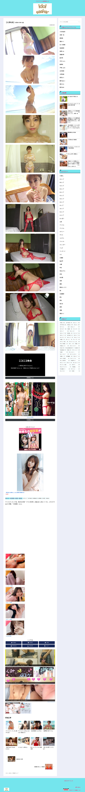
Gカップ (62, 198)
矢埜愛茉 (62, 294)
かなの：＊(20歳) (9, 602)
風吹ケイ (62, 41)
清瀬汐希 (62, 54)
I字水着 (30, 498)
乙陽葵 (61, 257)
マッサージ (62, 251)
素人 (61, 297)
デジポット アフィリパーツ (51, 701)
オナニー (62, 231)
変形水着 (35, 498)
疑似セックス (63, 287)
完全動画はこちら (30, 419)
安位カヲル (62, 271)
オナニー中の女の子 (9, 569)
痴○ (60, 290)
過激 (61, 310)
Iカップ (61, 205)
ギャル (61, 234)
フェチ (61, 248)
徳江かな (62, 84)
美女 (61, 300)
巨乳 (17, 498)
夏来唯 (61, 38)
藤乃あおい (62, 80)
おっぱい (62, 218)
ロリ (61, 254)
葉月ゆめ (62, 87)
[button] (79, 22)
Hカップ (62, 202)
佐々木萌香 (62, 44)
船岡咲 (61, 64)
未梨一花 (62, 35)
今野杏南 (62, 74)
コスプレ (62, 238)
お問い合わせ (77, 787)
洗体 (61, 280)
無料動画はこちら (30, 377)
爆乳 (61, 284)
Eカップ (62, 192)
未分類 (61, 277)
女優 (61, 264)
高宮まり (62, 77)
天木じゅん (62, 61)
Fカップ (8, 498)
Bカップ (62, 182)
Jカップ (62, 208)
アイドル (62, 225)
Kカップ (62, 212)
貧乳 (61, 307)
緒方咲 (61, 58)
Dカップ (62, 189)
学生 (61, 267)
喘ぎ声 (61, 261)
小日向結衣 (62, 31)
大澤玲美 (12, 498)
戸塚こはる (62, 67)
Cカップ (62, 185)
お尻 (61, 221)
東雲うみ (62, 51)
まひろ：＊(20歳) (9, 619)
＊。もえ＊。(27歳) (9, 585)
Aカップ (62, 179)
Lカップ (62, 215)
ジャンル (62, 241)
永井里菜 (62, 71)
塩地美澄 (62, 48)
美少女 (21, 498)
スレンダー (62, 244)
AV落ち (61, 175)
